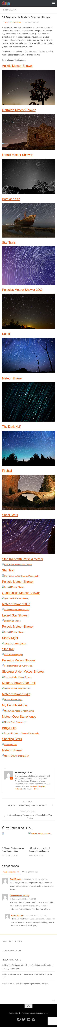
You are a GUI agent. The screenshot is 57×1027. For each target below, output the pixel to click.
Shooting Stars (12, 739)
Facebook (33, 786)
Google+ (41, 786)
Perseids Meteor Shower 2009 (22, 289)
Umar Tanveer (10, 974)
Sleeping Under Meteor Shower (23, 671)
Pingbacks (31, 872)
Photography (9, 10)
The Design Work (13, 22)
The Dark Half (11, 426)
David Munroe (15, 879)
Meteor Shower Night (16, 694)
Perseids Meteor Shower (18, 660)
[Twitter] (24, 1019)
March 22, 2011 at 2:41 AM (36, 916)
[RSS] (33, 1019)
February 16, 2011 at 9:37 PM (35, 879)
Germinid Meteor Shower (19, 110)
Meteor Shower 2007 (16, 604)
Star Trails (9, 242)
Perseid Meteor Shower (18, 581)
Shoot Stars (10, 515)
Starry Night (10, 638)
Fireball (7, 470)
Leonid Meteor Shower (17, 155)
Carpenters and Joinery (19, 896)
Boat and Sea (11, 199)
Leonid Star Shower (15, 615)
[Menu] (53, 3)
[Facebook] (19, 1019)
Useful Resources (11, 950)
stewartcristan (10, 984)
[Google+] (28, 1019)
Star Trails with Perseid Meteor (22, 559)
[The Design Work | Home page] (8, 3)
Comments (12, 872)
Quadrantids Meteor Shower (21, 593)
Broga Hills (9, 728)
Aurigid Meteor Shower (17, 65)
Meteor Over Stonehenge (19, 716)
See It (6, 334)
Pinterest (18, 789)
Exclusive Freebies (12, 941)
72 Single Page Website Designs (34, 984)
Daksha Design (11, 965)
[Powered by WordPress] (19, 1013)
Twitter (36, 789)
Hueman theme (42, 1013)
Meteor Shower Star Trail (18, 683)
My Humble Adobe (14, 705)
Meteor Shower (12, 378)
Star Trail (8, 570)
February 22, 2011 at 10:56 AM (24, 899)
